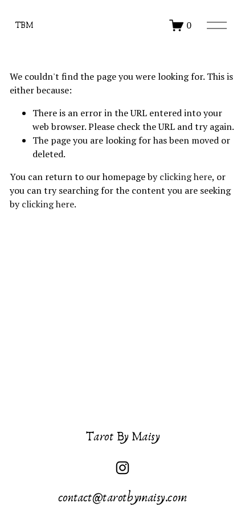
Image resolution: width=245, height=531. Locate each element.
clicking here (186, 176)
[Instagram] (122, 468)
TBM (24, 25)
